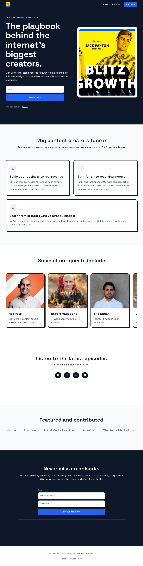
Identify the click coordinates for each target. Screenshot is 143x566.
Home (106, 4)
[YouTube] (85, 375)
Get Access (35, 97)
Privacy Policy (76, 559)
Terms (63, 559)
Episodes (116, 4)
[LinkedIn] (76, 375)
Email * (41, 490)
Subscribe (130, 4)
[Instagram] (67, 375)
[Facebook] (58, 375)
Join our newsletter (71, 511)
